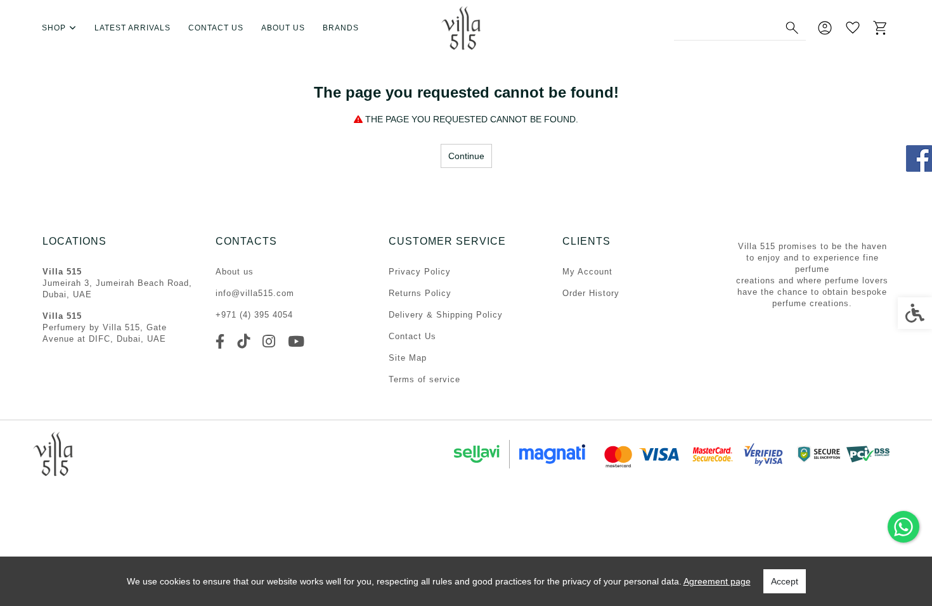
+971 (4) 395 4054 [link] (254, 314)
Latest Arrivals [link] (132, 27)
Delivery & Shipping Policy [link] (446, 314)
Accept (784, 581)
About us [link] (283, 27)
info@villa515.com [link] (255, 293)
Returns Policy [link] (420, 293)
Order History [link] (590, 293)
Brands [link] (341, 27)
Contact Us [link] (412, 336)
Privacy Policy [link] (420, 271)
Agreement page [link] (717, 581)
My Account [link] (587, 271)
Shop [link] (54, 27)
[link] (903, 527)
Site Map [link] (408, 358)
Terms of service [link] (424, 379)
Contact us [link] (215, 27)
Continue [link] (466, 156)
